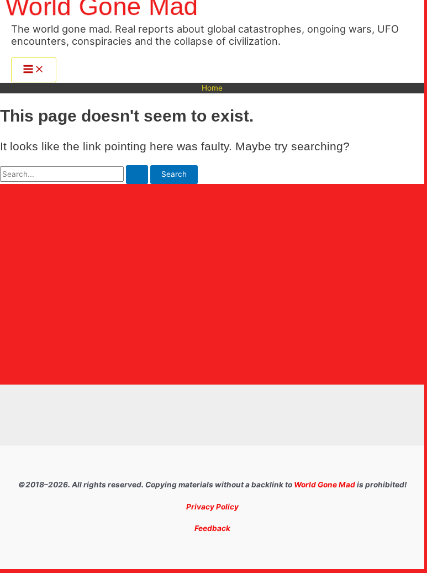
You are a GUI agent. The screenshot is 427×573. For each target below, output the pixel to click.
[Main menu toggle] (33, 69)
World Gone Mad (324, 484)
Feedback (212, 528)
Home (212, 87)
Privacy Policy (212, 506)
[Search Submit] (137, 174)
